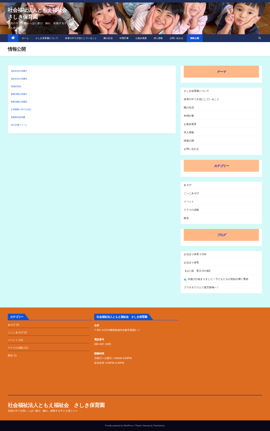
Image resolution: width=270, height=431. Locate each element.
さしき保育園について (46, 38)
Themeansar (158, 425)
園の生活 (108, 38)
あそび (187, 185)
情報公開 (194, 38)
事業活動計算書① (19, 94)
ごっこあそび (191, 193)
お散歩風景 (141, 38)
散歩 (186, 218)
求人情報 (158, 38)
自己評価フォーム (19, 125)
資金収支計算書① (19, 71)
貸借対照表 (16, 86)
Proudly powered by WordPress (119, 425)
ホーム (25, 38)
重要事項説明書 (18, 117)
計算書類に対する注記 (21, 109)
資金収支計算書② (19, 79)
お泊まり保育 (191, 262)
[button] (259, 38)
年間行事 (124, 38)
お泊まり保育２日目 (195, 254)
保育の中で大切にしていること (81, 38)
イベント (189, 201)
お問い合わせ (176, 38)
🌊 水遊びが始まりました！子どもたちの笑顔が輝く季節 (216, 279)
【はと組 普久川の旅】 (198, 270)
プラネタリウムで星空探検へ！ (201, 287)
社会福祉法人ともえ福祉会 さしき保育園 (56, 405)
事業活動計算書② (19, 102)
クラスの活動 (191, 209)
